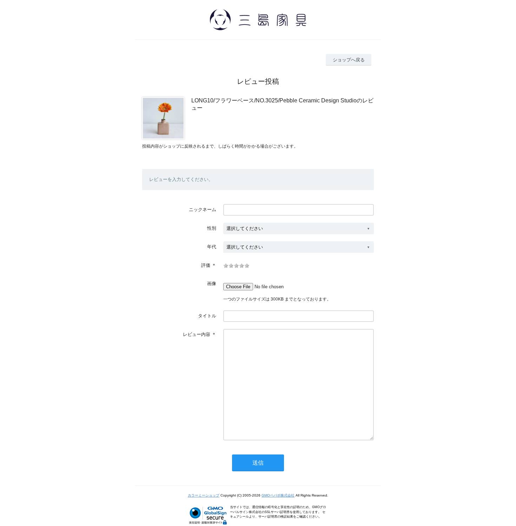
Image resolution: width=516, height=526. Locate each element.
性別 (211, 228)
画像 (211, 283)
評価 (205, 265)
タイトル (207, 315)
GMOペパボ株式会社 (278, 495)
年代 (211, 246)
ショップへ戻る (349, 59)
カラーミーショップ (203, 495)
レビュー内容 (196, 334)
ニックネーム (202, 209)
